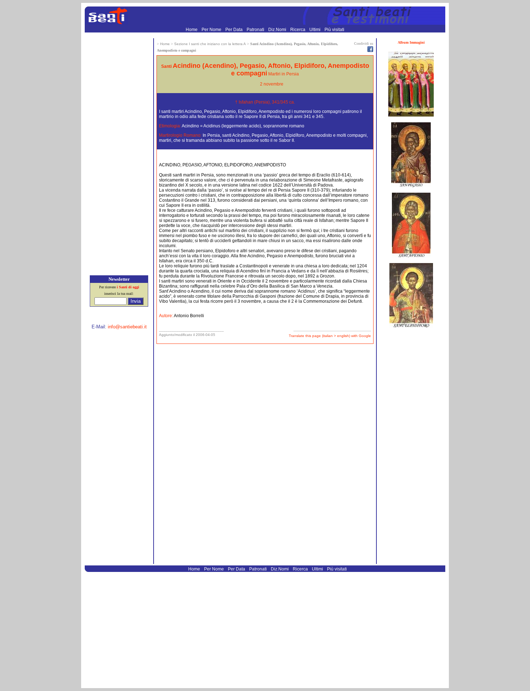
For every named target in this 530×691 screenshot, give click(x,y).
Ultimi (315, 29)
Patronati (256, 29)
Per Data (234, 29)
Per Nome (212, 29)
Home (192, 29)
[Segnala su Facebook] (370, 50)
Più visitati (334, 29)
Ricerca (298, 29)
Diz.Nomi (277, 29)
